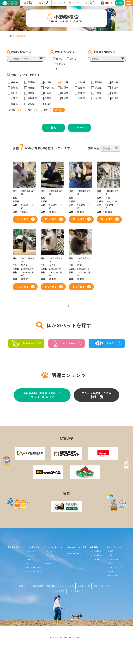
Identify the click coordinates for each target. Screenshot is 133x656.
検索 (53, 127)
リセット (79, 127)
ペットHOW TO (75, 553)
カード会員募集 (96, 555)
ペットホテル (49, 555)
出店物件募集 (37, 586)
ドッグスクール (50, 559)
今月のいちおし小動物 (34, 567)
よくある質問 (58, 591)
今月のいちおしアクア (34, 571)
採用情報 (51, 586)
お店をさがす (14, 547)
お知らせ (23, 586)
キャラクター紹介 (113, 559)
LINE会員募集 (95, 559)
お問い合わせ (74, 591)
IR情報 (110, 555)
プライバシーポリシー (104, 586)
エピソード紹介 (113, 576)
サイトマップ (84, 586)
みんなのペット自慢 (77, 547)
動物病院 (48, 563)
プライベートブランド (115, 567)
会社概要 (111, 551)
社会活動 (111, 571)
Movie (110, 563)
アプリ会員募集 (96, 551)
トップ (9, 36)
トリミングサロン (51, 551)
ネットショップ (66, 586)
